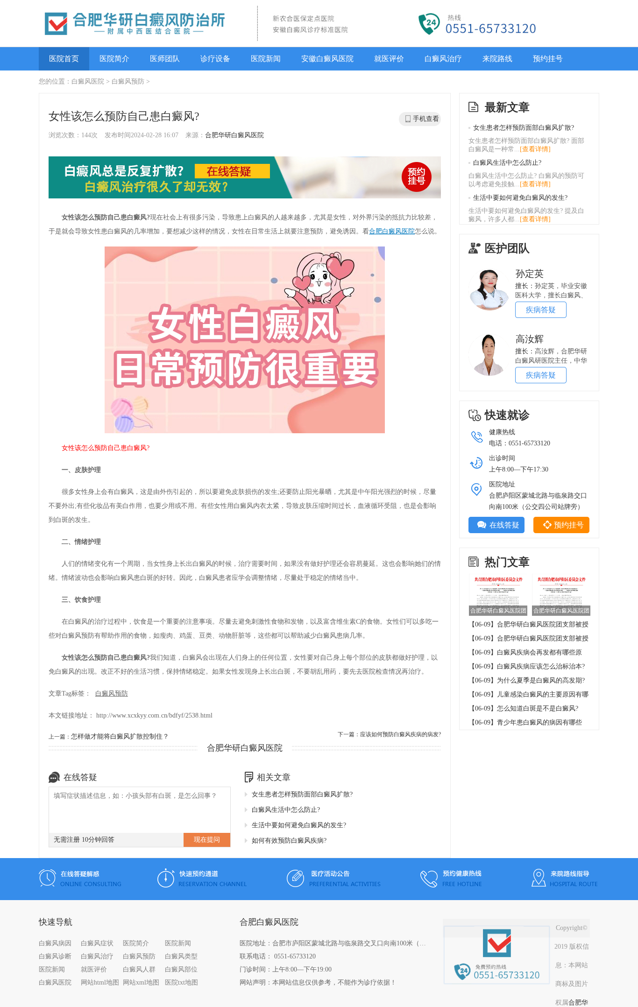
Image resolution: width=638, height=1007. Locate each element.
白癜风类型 (181, 956)
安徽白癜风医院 (327, 59)
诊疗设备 (215, 59)
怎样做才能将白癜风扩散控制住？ (120, 736)
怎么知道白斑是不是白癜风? (537, 708)
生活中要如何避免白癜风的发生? (299, 825)
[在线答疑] (245, 178)
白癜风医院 (87, 81)
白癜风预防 (128, 81)
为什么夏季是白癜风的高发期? (541, 680)
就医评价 (389, 59)
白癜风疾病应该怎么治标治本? (541, 666)
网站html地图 (100, 982)
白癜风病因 (55, 943)
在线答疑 (504, 525)
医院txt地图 (181, 982)
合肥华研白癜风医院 (234, 135)
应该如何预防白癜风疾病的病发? (400, 734)
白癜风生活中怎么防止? (286, 809)
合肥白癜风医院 (392, 231)
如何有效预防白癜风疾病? (289, 840)
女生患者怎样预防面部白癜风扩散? (302, 794)
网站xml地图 (141, 982)
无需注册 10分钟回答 (84, 839)
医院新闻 (266, 59)
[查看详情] (535, 149)
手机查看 (426, 118)
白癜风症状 (97, 943)
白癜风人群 (139, 969)
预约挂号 (548, 59)
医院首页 (64, 59)
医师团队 (165, 59)
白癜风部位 (181, 969)
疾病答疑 (541, 310)
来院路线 (497, 59)
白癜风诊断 (55, 956)
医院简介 (114, 59)
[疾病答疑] (489, 271)
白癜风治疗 (443, 59)
